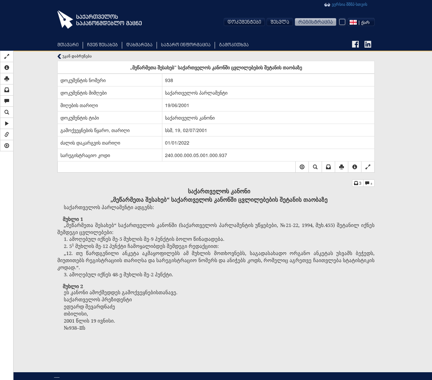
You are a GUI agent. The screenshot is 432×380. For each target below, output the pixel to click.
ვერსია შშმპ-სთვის (349, 4)
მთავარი (68, 45)
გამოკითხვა (234, 45)
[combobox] (361, 22)
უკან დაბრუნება (76, 55)
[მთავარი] (99, 19)
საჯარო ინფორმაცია (186, 45)
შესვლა (279, 22)
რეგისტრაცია (315, 22)
